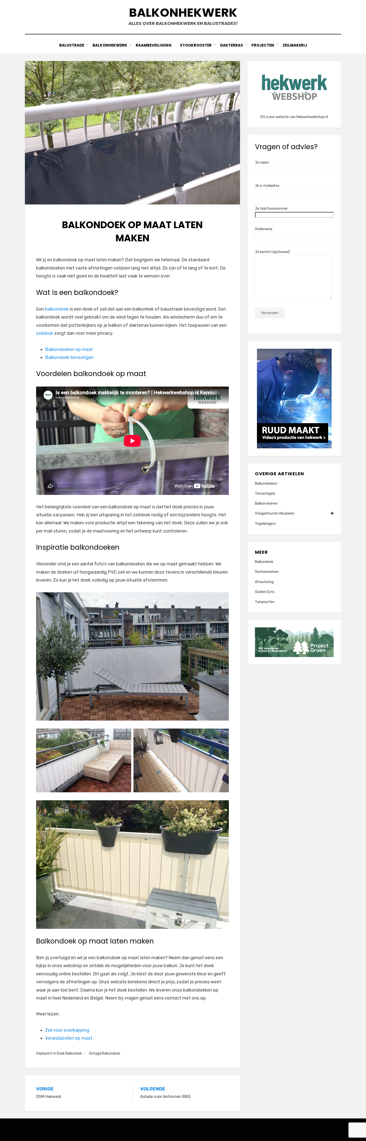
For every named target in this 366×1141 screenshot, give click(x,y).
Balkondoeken (266, 483)
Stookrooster (196, 45)
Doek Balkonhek (69, 1053)
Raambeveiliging (154, 45)
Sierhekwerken (267, 572)
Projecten (262, 45)
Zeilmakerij (295, 45)
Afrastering (264, 582)
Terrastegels (265, 493)
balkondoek (57, 309)
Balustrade (71, 45)
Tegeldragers (265, 524)
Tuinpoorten (265, 602)
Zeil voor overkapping (67, 1030)
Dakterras (231, 45)
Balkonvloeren (266, 503)
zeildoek (44, 333)
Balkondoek (111, 1053)
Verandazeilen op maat (68, 1038)
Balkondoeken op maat (69, 349)
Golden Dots (265, 592)
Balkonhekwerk (183, 12)
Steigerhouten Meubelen (275, 513)
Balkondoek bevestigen (69, 357)
